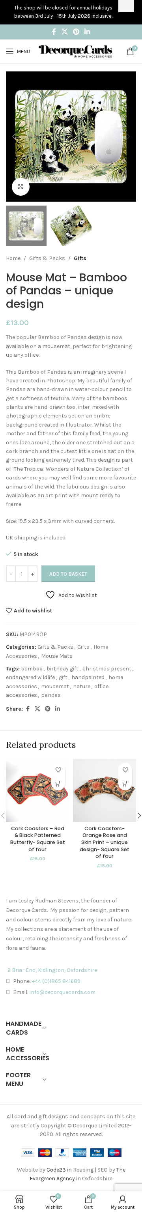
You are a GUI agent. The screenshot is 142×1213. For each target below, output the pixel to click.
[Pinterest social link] (76, 32)
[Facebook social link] (54, 32)
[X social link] (64, 32)
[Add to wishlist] (58, 770)
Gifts (80, 258)
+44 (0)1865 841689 (56, 981)
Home (13, 258)
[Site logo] (75, 50)
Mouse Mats (57, 656)
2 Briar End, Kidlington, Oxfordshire (52, 970)
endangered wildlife (30, 677)
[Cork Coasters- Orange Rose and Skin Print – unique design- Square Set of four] (104, 790)
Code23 (56, 1169)
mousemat (55, 686)
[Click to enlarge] (21, 187)
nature (81, 686)
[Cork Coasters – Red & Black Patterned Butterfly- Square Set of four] (37, 790)
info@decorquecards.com (62, 992)
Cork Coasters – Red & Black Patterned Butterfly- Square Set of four (37, 839)
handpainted (88, 677)
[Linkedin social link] (87, 32)
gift (63, 677)
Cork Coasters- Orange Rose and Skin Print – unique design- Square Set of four (104, 842)
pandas (51, 695)
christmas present (106, 668)
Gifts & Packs (47, 258)
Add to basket (68, 574)
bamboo (32, 668)
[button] (14, 136)
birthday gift (62, 668)
